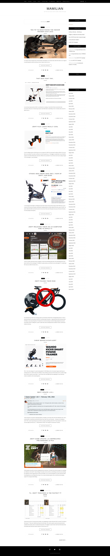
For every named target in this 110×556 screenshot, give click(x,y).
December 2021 (72, 204)
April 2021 (71, 224)
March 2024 (71, 137)
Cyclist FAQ (44, 1)
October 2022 (71, 178)
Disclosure (71, 24)
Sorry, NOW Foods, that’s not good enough (77, 37)
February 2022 (72, 199)
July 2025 (71, 101)
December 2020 (72, 235)
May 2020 (71, 253)
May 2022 (71, 191)
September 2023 (72, 150)
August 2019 (71, 276)
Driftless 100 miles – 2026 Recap (75, 31)
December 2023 (72, 142)
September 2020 (72, 242)
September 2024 (72, 121)
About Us (59, 1)
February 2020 (72, 261)
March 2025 (71, 106)
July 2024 (71, 126)
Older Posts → (62, 540)
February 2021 (72, 230)
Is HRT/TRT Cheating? (73, 42)
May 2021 (71, 222)
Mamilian (55, 8)
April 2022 (71, 193)
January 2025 (71, 111)
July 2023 (71, 155)
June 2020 (71, 250)
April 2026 (71, 93)
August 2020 (71, 245)
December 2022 (72, 173)
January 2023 (71, 170)
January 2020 (71, 263)
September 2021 (72, 212)
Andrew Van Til (59, 70)
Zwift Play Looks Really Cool (45, 126)
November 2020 (72, 237)
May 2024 (71, 132)
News (42, 224)
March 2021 (71, 227)
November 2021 (72, 206)
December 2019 (72, 266)
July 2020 (71, 248)
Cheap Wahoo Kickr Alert (45, 340)
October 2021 (71, 209)
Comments (31, 70)
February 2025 (72, 108)
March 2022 (71, 196)
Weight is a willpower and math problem (77, 34)
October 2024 (71, 119)
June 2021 (71, 219)
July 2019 (71, 279)
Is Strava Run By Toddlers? (74, 39)
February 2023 (72, 168)
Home (25, 1)
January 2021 (71, 232)
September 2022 (72, 181)
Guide (34, 1)
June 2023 (71, 157)
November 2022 (72, 175)
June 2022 (71, 188)
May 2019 (71, 284)
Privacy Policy (66, 1)
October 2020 (71, 240)
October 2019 (71, 271)
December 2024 (72, 113)
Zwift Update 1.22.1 (45, 392)
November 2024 (72, 116)
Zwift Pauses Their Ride (45, 281)
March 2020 (71, 258)
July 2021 (71, 217)
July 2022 (71, 186)
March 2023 (71, 165)
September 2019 (72, 273)
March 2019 (71, 289)
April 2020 (71, 255)
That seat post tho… (45, 78)
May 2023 (71, 160)
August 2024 (71, 124)
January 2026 (71, 95)
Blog (39, 1)
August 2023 (71, 152)
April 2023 (71, 162)
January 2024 (71, 139)
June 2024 (71, 129)
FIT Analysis (52, 1)
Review (29, 1)
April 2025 (71, 103)
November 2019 (72, 268)
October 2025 (71, 98)
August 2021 (71, 214)
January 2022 (71, 201)
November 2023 (72, 144)
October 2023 (71, 147)
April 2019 (71, 286)
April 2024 (71, 134)
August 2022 (71, 183)
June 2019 (71, 281)
